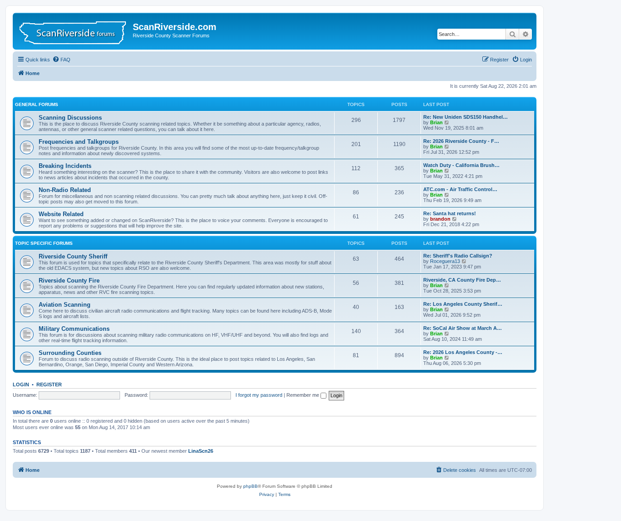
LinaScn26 (200, 451)
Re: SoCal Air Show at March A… (462, 328)
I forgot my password (258, 395)
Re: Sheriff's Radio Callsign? (457, 255)
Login (21, 384)
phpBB (250, 486)
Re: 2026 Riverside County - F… (461, 141)
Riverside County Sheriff (73, 256)
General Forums (36, 104)
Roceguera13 (445, 261)
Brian (436, 122)
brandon (440, 219)
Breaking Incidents (65, 165)
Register (49, 384)
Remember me (303, 395)
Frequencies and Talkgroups (79, 141)
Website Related (61, 214)
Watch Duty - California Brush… (461, 165)
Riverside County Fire (69, 280)
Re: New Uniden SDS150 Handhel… (465, 117)
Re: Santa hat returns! (449, 213)
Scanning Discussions (70, 117)
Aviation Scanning (64, 304)
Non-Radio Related (65, 190)
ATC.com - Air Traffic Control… (460, 189)
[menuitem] (61, 59)
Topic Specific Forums (44, 243)
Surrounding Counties (70, 352)
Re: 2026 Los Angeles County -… (462, 352)
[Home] (74, 31)
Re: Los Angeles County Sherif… (462, 304)
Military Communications (74, 328)
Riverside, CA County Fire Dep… (462, 280)
